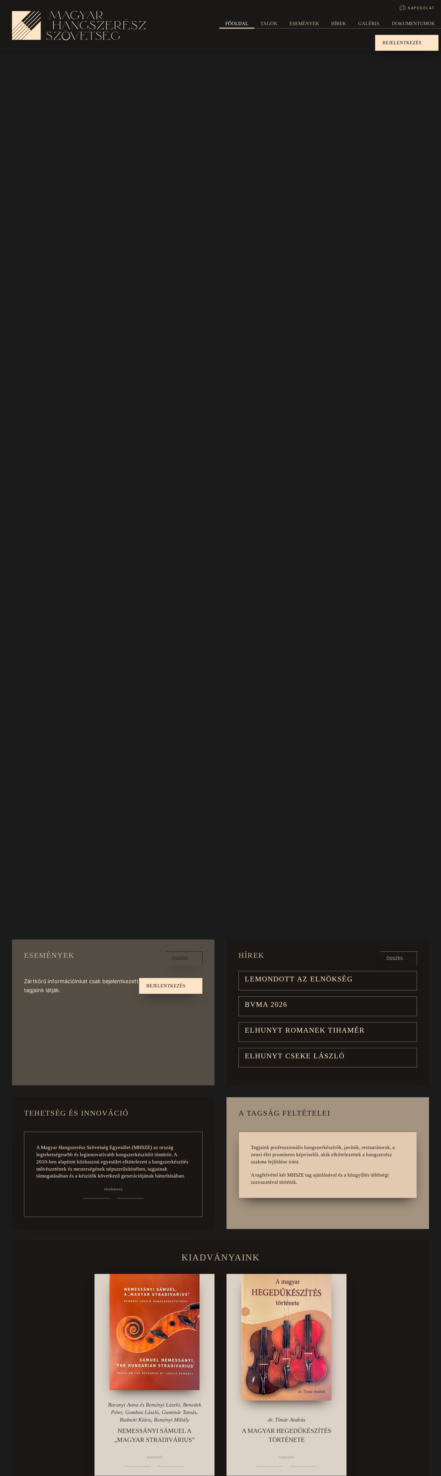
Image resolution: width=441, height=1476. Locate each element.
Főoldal (236, 23)
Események (304, 23)
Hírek (338, 23)
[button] (327, 981)
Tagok (269, 23)
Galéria (369, 23)
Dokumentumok (413, 23)
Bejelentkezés (402, 42)
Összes (180, 958)
